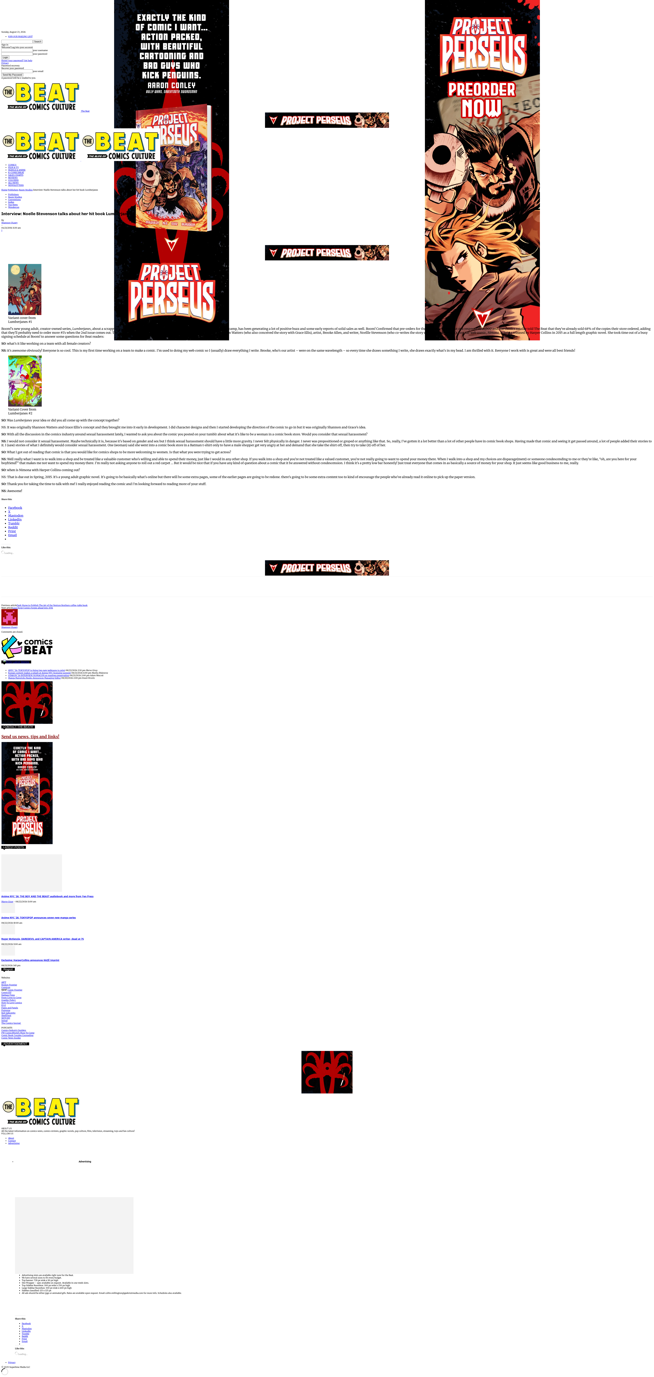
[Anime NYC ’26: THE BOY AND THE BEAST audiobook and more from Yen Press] (31, 891)
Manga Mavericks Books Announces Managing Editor (34, 678)
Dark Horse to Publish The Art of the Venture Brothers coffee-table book (52, 605)
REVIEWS (13, 177)
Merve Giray (7, 901)
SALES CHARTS (15, 175)
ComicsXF (6, 992)
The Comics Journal (11, 1023)
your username (40, 50)
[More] (93, 235)
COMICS (12, 165)
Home (4, 190)
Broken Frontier (9, 985)
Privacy (5, 63)
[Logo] (41, 160)
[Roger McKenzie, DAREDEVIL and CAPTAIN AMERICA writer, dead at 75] (8, 933)
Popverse (5, 1010)
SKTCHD (5, 1018)
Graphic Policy (8, 1000)
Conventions (14, 199)
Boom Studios (26, 190)
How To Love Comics (11, 1002)
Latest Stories (21, 662)
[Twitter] (19, 235)
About (11, 1138)
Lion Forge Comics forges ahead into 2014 (33, 608)
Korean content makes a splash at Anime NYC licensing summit (39, 673)
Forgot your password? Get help (16, 60)
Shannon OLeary (9, 222)
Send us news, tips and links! (30, 736)
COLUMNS (13, 180)
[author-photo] (9, 624)
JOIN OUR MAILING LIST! (20, 36)
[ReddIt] (55, 235)
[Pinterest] (31, 235)
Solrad (4, 1020)
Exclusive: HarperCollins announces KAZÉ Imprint (30, 960)
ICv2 (3, 1005)
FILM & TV (13, 167)
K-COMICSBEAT (16, 172)
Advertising (14, 1143)
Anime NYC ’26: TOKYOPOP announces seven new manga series (38, 917)
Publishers (13, 190)
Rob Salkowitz (8, 1013)
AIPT (3, 982)
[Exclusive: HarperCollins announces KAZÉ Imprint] (8, 955)
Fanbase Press (8, 995)
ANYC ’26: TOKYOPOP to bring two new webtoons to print (36, 670)
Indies (11, 202)
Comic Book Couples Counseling (17, 1035)
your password (40, 54)
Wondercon (13, 207)
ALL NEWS (13, 182)
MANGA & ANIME (17, 170)
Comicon (5, 987)
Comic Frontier (14, 990)
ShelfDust (6, 1015)
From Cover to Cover (11, 997)
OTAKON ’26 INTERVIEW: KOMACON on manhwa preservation (38, 675)
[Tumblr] (80, 235)
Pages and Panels (9, 1007)
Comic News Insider (11, 1038)
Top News (13, 204)
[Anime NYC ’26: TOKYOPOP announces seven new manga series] (8, 912)
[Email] (68, 235)
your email (38, 71)
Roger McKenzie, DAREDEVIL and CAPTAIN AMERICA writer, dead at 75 (42, 938)
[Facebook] (7, 235)
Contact (12, 1140)
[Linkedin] (43, 235)
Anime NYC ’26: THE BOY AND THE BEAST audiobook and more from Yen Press (47, 896)
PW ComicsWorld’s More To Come (17, 1033)
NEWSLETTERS (16, 185)
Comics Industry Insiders (13, 1030)
